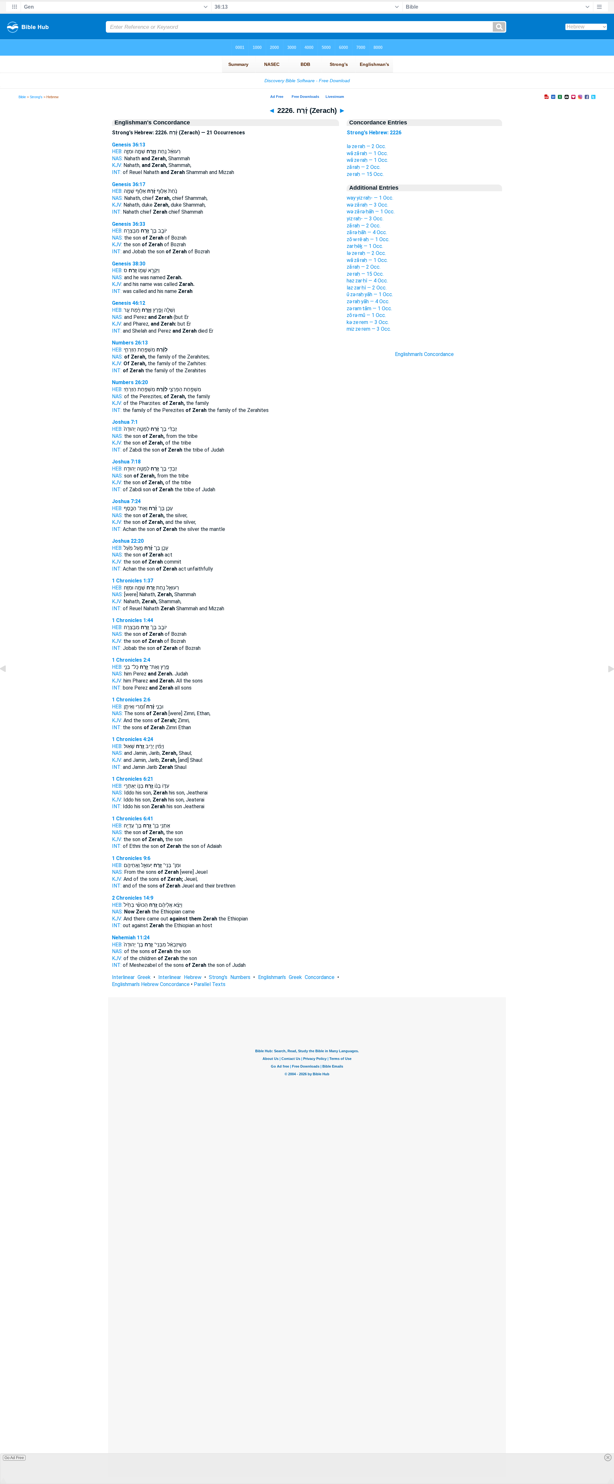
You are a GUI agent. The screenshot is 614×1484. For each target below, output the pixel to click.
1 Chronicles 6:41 (132, 819)
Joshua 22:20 (128, 541)
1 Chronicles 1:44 (132, 620)
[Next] (606, 683)
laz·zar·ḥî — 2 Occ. (367, 288)
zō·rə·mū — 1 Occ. (366, 315)
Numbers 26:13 (130, 343)
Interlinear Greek (131, 977)
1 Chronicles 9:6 (131, 858)
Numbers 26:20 (130, 382)
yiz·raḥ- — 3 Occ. (365, 219)
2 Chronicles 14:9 (132, 898)
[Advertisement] (424, 473)
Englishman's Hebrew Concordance (151, 984)
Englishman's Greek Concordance (296, 977)
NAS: (117, 158)
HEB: (117, 151)
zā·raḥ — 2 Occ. (364, 167)
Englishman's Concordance (424, 354)
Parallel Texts (209, 984)
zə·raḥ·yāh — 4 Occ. (368, 301)
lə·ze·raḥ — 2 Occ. (366, 146)
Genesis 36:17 (128, 184)
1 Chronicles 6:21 (132, 779)
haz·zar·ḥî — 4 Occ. (367, 281)
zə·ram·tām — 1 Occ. (369, 308)
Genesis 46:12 (128, 303)
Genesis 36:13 (128, 145)
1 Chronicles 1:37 (132, 581)
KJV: (117, 165)
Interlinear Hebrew (179, 977)
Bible (22, 97)
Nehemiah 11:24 (131, 938)
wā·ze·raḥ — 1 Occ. (367, 160)
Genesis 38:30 (128, 264)
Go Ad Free (14, 1458)
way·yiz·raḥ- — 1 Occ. (370, 198)
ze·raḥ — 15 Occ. (365, 174)
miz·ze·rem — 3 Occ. (369, 329)
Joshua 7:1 (125, 422)
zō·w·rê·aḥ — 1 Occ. (368, 239)
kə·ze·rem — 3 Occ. (368, 322)
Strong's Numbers (229, 977)
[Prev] (8, 683)
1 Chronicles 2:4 (131, 660)
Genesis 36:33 (128, 224)
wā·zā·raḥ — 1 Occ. (367, 153)
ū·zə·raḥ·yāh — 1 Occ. (370, 294)
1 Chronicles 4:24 (132, 739)
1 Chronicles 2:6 (131, 700)
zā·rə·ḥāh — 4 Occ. (367, 232)
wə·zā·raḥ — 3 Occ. (367, 205)
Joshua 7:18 (126, 462)
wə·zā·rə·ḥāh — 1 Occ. (371, 212)
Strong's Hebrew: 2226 (374, 133)
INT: (117, 172)
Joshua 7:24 (126, 501)
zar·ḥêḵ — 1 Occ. (365, 246)
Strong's (36, 97)
